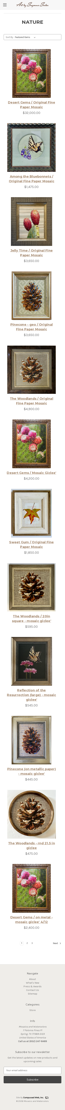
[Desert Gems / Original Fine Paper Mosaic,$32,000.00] (31, 73)
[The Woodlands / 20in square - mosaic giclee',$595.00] (31, 587)
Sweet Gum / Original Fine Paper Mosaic (31, 544)
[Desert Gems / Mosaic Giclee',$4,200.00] (31, 443)
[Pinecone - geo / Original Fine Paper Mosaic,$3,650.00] (31, 295)
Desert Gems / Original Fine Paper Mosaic (31, 105)
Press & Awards (32, 986)
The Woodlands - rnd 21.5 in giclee (31, 845)
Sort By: (10, 37)
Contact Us (32, 990)
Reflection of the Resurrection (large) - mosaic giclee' (31, 695)
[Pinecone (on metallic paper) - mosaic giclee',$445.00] (31, 740)
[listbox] (25, 37)
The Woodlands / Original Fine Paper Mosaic (31, 401)
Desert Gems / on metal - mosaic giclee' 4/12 (31, 919)
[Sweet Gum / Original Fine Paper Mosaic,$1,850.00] (31, 513)
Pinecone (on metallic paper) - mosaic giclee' (31, 771)
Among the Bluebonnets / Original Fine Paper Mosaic (31, 179)
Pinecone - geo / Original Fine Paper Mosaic (31, 327)
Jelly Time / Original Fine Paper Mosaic (31, 253)
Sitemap (32, 993)
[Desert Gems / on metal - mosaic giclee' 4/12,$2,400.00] (31, 888)
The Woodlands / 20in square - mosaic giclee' (31, 618)
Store (32, 1010)
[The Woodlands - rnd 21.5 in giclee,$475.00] (31, 814)
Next (56, 943)
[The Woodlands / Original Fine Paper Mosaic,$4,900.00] (31, 369)
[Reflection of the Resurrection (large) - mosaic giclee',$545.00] (31, 661)
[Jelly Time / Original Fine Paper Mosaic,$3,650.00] (31, 221)
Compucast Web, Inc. (33, 1097)
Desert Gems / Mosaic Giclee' (31, 473)
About (32, 979)
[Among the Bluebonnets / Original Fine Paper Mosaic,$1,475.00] (31, 147)
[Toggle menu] (5, 5)
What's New (32, 982)
